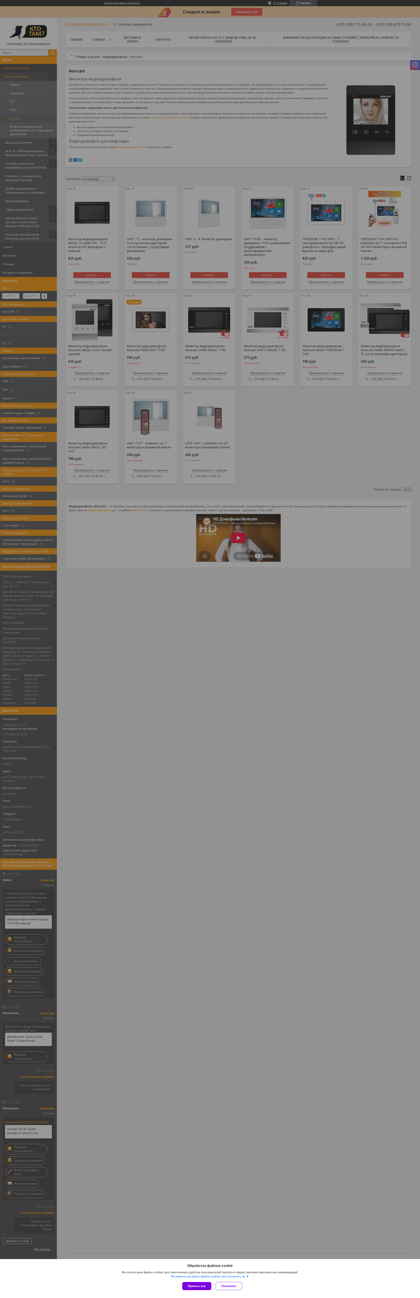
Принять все (197, 1286)
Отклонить (228, 1286)
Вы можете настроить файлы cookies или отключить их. (208, 1276)
